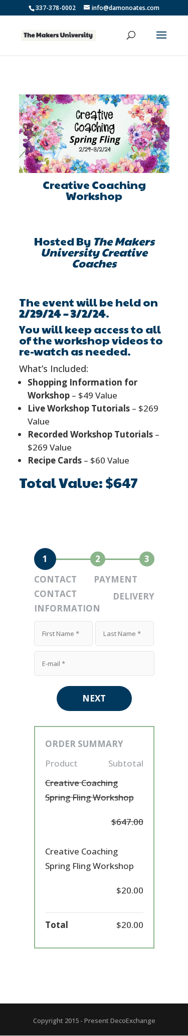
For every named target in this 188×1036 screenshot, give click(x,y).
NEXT (94, 698)
